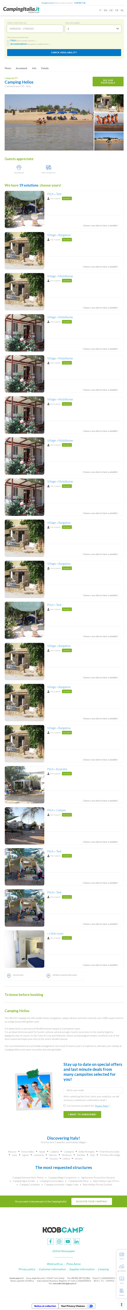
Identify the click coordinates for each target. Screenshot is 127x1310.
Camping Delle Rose (78, 1181)
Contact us (79, 3)
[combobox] (93, 28)
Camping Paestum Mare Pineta (28, 1177)
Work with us (55, 1264)
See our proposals (108, 81)
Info (34, 68)
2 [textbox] (68, 28)
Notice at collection (45, 1306)
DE (111, 10)
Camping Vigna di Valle (24, 1181)
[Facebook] (50, 1241)
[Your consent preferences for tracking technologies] (122, 1305)
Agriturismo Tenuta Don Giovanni (98, 1177)
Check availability (64, 52)
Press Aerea (73, 1264)
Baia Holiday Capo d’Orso (106, 1181)
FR (116, 10)
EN (105, 10)
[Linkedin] (76, 1241)
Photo (8, 68)
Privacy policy (26, 1269)
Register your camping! (91, 1201)
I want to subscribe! (82, 1114)
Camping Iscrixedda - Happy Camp (61, 1184)
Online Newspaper (63, 1251)
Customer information (52, 1269)
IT (100, 10)
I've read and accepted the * (88, 1105)
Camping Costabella (30, 1184)
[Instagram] (59, 1241)
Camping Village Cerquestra (62, 1177)
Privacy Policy (102, 1105)
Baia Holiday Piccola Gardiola (97, 1184)
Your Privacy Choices (73, 1306)
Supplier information (81, 1269)
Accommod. (21, 68)
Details (45, 68)
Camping (103, 1269)
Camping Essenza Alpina (52, 1181)
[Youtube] (68, 1241)
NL (122, 10)
